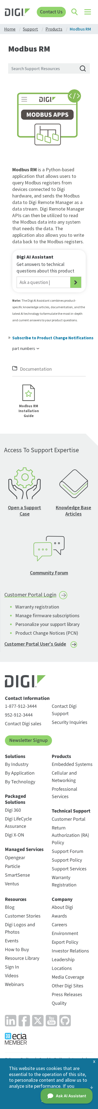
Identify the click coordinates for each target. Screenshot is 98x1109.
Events (12, 940)
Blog (9, 907)
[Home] (17, 12)
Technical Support (71, 811)
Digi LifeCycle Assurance (18, 823)
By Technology (20, 781)
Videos (12, 975)
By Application (20, 773)
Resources (15, 900)
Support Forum (67, 851)
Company (62, 900)
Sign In (12, 967)
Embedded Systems (72, 764)
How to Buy (17, 949)
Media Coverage (68, 977)
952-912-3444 (19, 715)
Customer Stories (23, 916)
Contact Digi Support (64, 710)
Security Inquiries (69, 722)
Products (61, 757)
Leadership (63, 959)
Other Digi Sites (67, 985)
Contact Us (51, 11)
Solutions (15, 757)
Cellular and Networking (64, 777)
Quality (59, 1003)
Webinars (14, 984)
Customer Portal (68, 819)
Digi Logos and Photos (20, 928)
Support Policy (67, 860)
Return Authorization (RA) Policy (70, 835)
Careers (59, 924)
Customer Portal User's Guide (35, 644)
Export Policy (65, 942)
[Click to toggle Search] (75, 12)
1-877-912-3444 (21, 706)
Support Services (69, 868)
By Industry (16, 764)
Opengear (15, 857)
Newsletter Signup (28, 740)
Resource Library (22, 958)
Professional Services (64, 793)
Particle (12, 866)
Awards (59, 916)
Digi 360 (13, 810)
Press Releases (67, 994)
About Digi (62, 907)
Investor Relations (70, 951)
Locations (62, 968)
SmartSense (17, 875)
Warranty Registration (64, 881)
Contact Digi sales (23, 723)
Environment (65, 933)
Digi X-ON (14, 835)
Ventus (12, 883)
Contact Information (27, 699)
